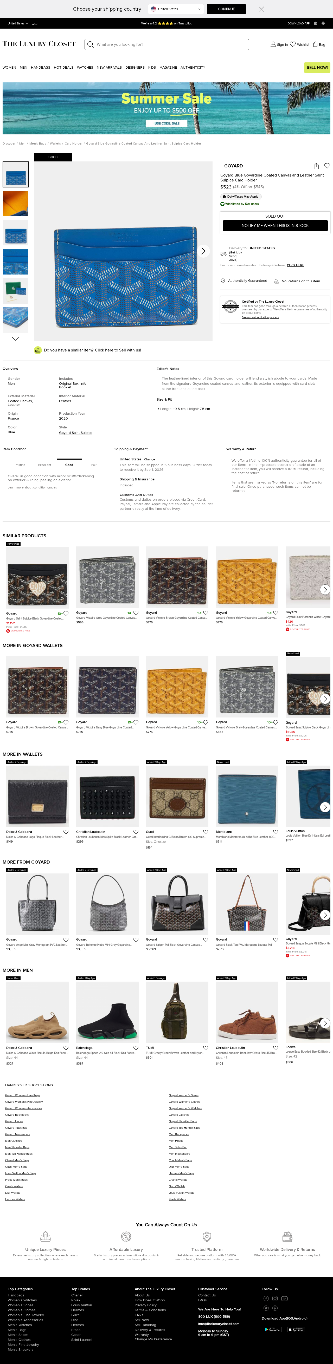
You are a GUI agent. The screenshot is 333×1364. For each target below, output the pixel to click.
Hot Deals (63, 67)
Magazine (168, 67)
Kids (152, 67)
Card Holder (73, 143)
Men (23, 67)
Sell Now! (317, 68)
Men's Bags (37, 143)
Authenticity (193, 67)
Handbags (40, 67)
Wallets (55, 143)
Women (9, 67)
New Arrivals (109, 67)
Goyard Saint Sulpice (75, 433)
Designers (135, 67)
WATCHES (85, 67)
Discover (9, 143)
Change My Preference (153, 1339)
